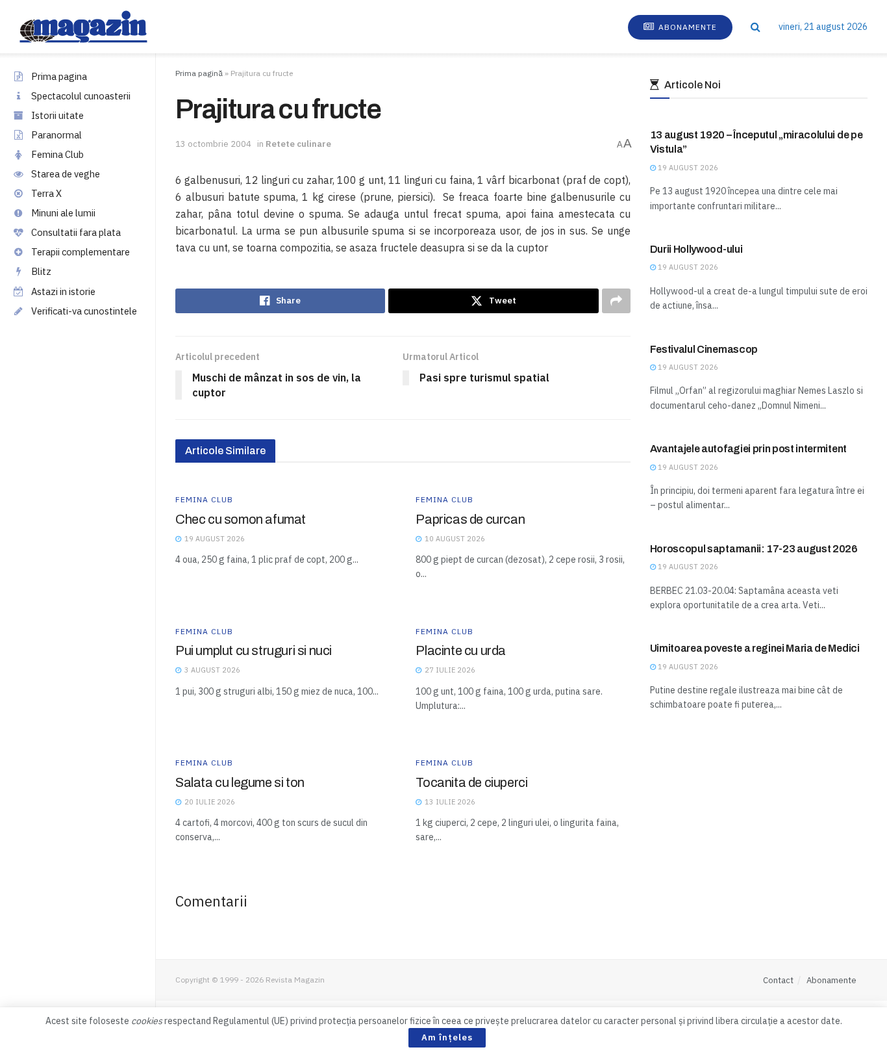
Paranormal (56, 135)
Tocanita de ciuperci (471, 782)
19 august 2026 (687, 167)
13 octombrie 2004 (213, 143)
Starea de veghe (65, 174)
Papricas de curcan (470, 519)
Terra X (46, 193)
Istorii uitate (57, 115)
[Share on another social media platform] (616, 301)
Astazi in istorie (63, 291)
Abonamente (686, 27)
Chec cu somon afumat (240, 519)
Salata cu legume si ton (240, 782)
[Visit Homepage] (96, 26)
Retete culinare (298, 143)
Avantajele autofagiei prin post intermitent (748, 448)
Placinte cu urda (461, 650)
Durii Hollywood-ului (696, 249)
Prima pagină (199, 73)
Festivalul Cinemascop (704, 349)
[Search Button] (755, 26)
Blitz (41, 271)
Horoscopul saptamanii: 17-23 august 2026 (754, 548)
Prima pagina (59, 76)
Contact (778, 980)
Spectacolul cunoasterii (81, 96)
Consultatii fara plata (76, 232)
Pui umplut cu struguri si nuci (253, 650)
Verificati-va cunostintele (84, 311)
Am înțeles (447, 1037)
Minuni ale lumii (63, 213)
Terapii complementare (80, 252)
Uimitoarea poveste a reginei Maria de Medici (755, 648)
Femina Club (57, 154)
